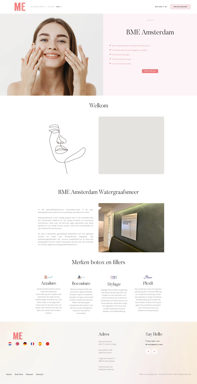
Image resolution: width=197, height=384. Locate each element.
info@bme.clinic (155, 344)
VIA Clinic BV (163, 374)
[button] (45, 6)
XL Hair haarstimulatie (121, 64)
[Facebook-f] (148, 351)
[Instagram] (154, 351)
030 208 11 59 (153, 341)
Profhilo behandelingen (122, 59)
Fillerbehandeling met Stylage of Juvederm (129, 50)
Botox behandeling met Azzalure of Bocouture (131, 45)
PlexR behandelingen (121, 54)
